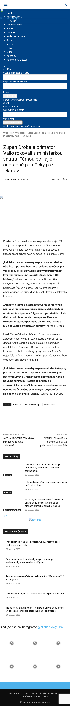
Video (10, 51)
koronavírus (49, 404)
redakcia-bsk (10, 179)
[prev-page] (4, 516)
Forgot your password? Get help (20, 99)
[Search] (65, 4)
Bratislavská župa (33, 404)
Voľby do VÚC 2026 (17, 59)
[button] (5, 4)
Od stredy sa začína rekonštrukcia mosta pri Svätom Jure (35, 593)
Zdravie (23, 140)
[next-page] (7, 516)
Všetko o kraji (15, 693)
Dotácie (11, 32)
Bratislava (17, 404)
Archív (13, 20)
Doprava (7, 475)
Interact (11, 44)
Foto (9, 48)
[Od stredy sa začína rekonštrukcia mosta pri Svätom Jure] (12, 487)
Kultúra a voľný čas (12, 510)
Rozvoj (10, 40)
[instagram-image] (11, 643)
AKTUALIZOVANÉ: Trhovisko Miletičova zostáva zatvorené (18, 442)
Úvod (5, 133)
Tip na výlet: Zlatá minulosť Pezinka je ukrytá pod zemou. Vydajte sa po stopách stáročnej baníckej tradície (44, 502)
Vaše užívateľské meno (15, 81)
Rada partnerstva (16, 36)
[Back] (4, 65)
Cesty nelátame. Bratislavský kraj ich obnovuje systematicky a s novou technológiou (43, 467)
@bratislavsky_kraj (50, 627)
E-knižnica (12, 28)
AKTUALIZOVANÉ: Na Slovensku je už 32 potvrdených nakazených (53, 442)
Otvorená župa (14, 24)
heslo (6, 92)
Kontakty (11, 55)
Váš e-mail (8, 118)
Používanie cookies (31, 696)
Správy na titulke (17, 133)
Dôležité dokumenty (49, 693)
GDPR (6, 103)
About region (31, 693)
